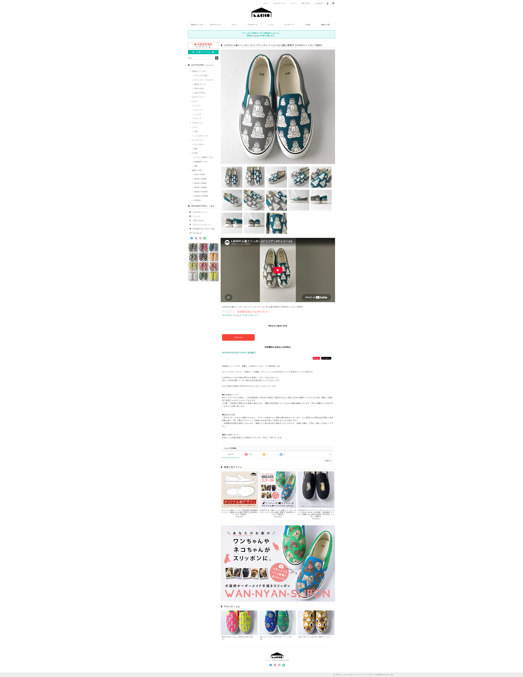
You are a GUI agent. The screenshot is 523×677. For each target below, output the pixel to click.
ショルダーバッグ (201, 136)
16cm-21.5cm (199, 93)
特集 (196, 166)
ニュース (293, 3)
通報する (328, 460)
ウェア (234, 25)
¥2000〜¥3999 (200, 179)
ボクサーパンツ (215, 25)
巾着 (196, 131)
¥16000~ (197, 200)
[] (255, 35)
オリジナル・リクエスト (204, 80)
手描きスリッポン (197, 25)
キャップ (197, 118)
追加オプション (200, 84)
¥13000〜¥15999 (201, 196)
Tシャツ (197, 106)
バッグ (270, 25)
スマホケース (252, 25)
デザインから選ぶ (201, 75)
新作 (196, 149)
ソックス (197, 114)
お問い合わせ (306, 3)
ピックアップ (289, 25)
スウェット (198, 110)
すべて (231, 454)
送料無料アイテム (201, 162)
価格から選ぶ (326, 25)
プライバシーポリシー (202, 224)
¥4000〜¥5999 (200, 183)
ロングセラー (199, 144)
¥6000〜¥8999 (200, 187)
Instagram (319, 3)
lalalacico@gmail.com (280, 660)
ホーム (266, 3)
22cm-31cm (199, 88)
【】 (237, 315)
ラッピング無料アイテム (204, 157)
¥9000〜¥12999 (200, 192)
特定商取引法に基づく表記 (204, 229)
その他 (307, 25)
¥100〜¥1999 (199, 174)
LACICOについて (279, 3)
